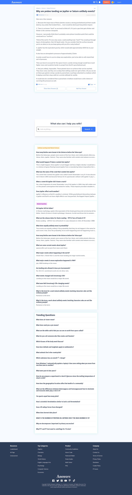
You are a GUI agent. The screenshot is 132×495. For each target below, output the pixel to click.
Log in (119, 2)
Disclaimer (96, 462)
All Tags (12, 452)
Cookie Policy (96, 466)
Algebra (40, 449)
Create (106, 2)
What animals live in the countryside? (48, 352)
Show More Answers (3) (51, 88)
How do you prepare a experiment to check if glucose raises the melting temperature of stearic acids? (65, 377)
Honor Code (68, 452)
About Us (95, 449)
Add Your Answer (81, 88)
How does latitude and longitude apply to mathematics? (55, 347)
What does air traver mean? (45, 320)
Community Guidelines (71, 449)
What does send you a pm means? (47, 325)
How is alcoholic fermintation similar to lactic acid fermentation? (58, 402)
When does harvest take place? (46, 413)
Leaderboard (14, 449)
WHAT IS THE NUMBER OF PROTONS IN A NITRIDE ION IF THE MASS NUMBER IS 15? (63, 418)
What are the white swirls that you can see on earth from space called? (59, 331)
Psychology (41, 466)
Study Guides (69, 459)
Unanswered (14, 456)
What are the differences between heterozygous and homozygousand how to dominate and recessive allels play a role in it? (65, 390)
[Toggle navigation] (94, 2)
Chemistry (41, 452)
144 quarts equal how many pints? (47, 396)
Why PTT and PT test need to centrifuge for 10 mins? (53, 429)
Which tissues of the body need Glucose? (49, 342)
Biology (40, 456)
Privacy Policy (97, 459)
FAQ (66, 466)
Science (44, 8)
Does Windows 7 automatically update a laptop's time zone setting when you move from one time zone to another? (65, 364)
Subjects (38, 8)
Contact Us (96, 452)
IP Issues (95, 469)
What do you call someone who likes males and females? (55, 336)
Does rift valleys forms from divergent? (49, 407)
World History (42, 459)
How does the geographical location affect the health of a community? (59, 383)
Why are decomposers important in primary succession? (55, 424)
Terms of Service (97, 456)
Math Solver (68, 462)
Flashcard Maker (70, 456)
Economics (41, 472)
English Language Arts (44, 462)
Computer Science (43, 469)
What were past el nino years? (46, 371)
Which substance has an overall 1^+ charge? (50, 358)
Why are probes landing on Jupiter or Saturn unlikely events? (65, 11)
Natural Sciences (51, 8)
